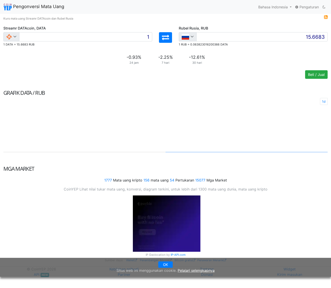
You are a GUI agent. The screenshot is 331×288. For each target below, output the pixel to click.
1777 (108, 180)
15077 (200, 180)
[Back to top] (321, 278)
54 (172, 180)
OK (165, 264)
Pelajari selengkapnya (196, 270)
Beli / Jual (316, 74)
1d (324, 101)
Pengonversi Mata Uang (38, 6)
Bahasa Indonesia (273, 7)
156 (146, 180)
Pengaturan (308, 7)
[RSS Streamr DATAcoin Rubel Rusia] (326, 16)
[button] (165, 37)
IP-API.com (178, 254)
